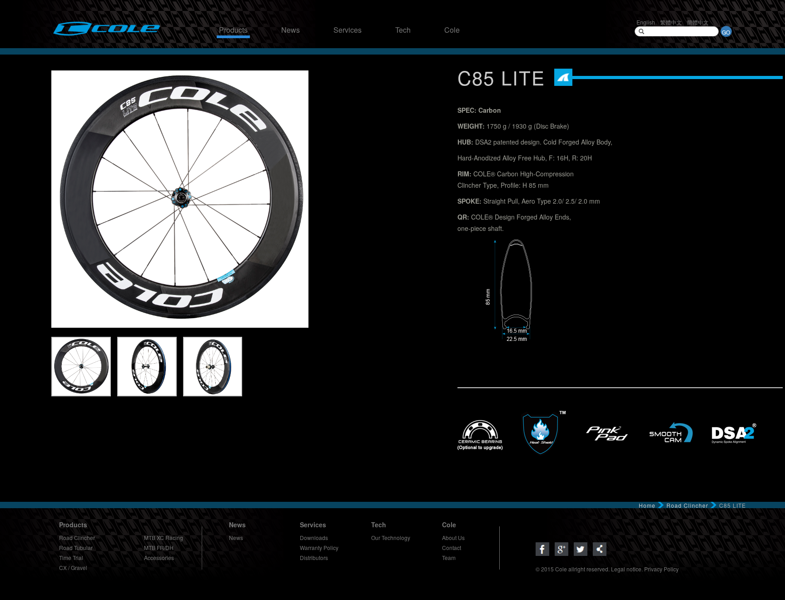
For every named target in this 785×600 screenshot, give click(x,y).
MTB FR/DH (159, 547)
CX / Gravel (73, 567)
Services (347, 30)
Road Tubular (76, 547)
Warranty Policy (319, 547)
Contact (451, 547)
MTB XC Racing (163, 537)
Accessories (159, 557)
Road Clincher (687, 505)
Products (233, 30)
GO (726, 32)
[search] (641, 31)
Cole (452, 30)
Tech (403, 30)
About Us (453, 537)
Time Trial (71, 557)
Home (647, 505)
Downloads (314, 537)
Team (449, 557)
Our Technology (390, 537)
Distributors (314, 557)
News (290, 30)
